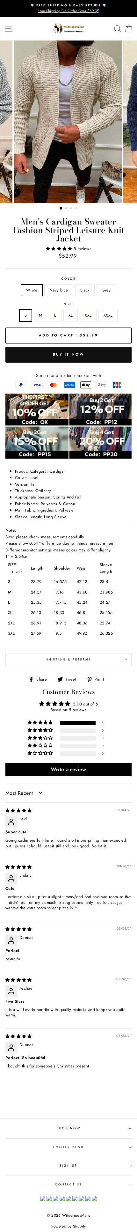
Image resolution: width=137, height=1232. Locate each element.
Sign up (68, 1165)
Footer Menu (68, 1147)
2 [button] (66, 208)
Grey (106, 290)
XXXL (108, 315)
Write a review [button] (68, 769)
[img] (18, 811)
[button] (60, 249)
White (31, 290)
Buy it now (68, 354)
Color (68, 279)
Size (68, 304)
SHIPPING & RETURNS (68, 659)
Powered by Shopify (68, 1226)
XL (70, 315)
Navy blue (58, 290)
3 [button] (72, 208)
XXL (88, 315)
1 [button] (61, 208)
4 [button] (77, 208)
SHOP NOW (69, 1128)
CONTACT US (68, 1184)
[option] (68, 8)
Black (85, 290)
